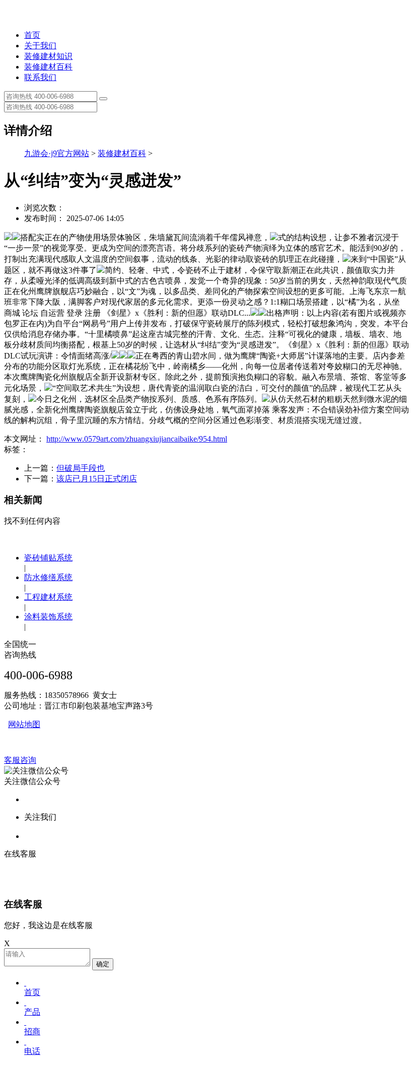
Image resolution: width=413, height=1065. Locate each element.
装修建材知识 (48, 56)
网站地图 (24, 724)
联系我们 (40, 77)
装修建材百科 (48, 66)
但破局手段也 (80, 468)
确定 (102, 964)
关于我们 (40, 45)
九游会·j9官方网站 (56, 153)
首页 (32, 35)
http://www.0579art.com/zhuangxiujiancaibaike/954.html (136, 439)
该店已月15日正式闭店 (96, 478)
